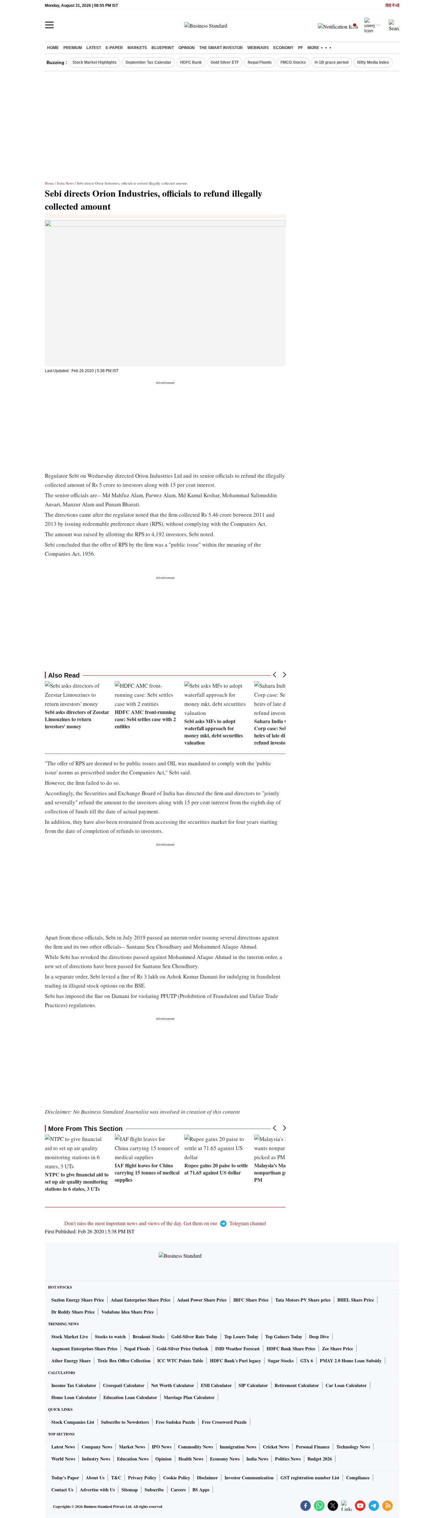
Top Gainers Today (283, 1336)
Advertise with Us (97, 1489)
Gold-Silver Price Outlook (182, 1348)
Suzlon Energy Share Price (77, 1299)
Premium (72, 48)
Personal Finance (313, 1446)
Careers (178, 1489)
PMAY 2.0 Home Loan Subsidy (351, 1360)
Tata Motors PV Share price (303, 1299)
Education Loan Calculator (130, 1397)
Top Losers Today (241, 1336)
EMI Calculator (216, 1385)
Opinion (186, 48)
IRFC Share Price (250, 1299)
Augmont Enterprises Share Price (84, 1348)
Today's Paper (65, 1477)
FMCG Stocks (293, 62)
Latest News (63, 1446)
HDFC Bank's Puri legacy (235, 1360)
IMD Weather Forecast (237, 1348)
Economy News (225, 1458)
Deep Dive (319, 1336)
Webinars (258, 48)
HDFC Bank (191, 62)
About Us (95, 1477)
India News (65, 183)
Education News (133, 1458)
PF (300, 48)
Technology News (353, 1446)
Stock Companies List (72, 1422)
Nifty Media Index (373, 62)
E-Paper (114, 48)
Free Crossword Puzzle (224, 1422)
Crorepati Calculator (123, 1385)
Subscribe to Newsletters (125, 1422)
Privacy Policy (142, 1477)
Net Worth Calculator (172, 1385)
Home (53, 48)
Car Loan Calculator (346, 1385)
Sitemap (130, 1489)
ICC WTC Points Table (180, 1360)
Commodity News (195, 1446)
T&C (116, 1477)
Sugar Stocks (281, 1360)
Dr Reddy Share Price (73, 1311)
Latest (93, 48)
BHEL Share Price (355, 1299)
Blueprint (162, 48)
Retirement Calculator (297, 1385)
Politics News (288, 1458)
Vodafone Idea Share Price (127, 1311)
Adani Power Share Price (202, 1299)
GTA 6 (306, 1360)
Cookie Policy (176, 1477)
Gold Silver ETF (225, 62)
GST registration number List (310, 1477)
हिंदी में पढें (392, 5)
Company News (97, 1446)
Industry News (96, 1458)
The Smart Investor (221, 48)
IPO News (161, 1446)
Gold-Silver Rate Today (194, 1336)
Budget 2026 (319, 1458)
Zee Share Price (337, 1348)
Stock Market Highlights (94, 62)
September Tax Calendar (148, 62)
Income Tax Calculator (73, 1385)
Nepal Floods (260, 62)
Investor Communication (249, 1477)
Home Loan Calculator (74, 1397)
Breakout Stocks (148, 1336)
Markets (137, 48)
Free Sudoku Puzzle (175, 1422)
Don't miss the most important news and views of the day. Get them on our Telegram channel (165, 1223)
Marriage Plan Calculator (189, 1397)
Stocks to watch (110, 1336)
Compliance (358, 1477)
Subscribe (154, 1489)
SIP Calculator (253, 1385)
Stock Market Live (69, 1336)
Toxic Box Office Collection (124, 1360)
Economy (283, 48)
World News (63, 1458)
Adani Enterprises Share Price (140, 1299)
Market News (132, 1446)
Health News (190, 1458)
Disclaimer (207, 1477)
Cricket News (276, 1446)
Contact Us (62, 1489)
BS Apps (200, 1489)
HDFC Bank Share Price (291, 1348)
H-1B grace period (331, 62)
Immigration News (238, 1446)
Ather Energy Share (71, 1360)
